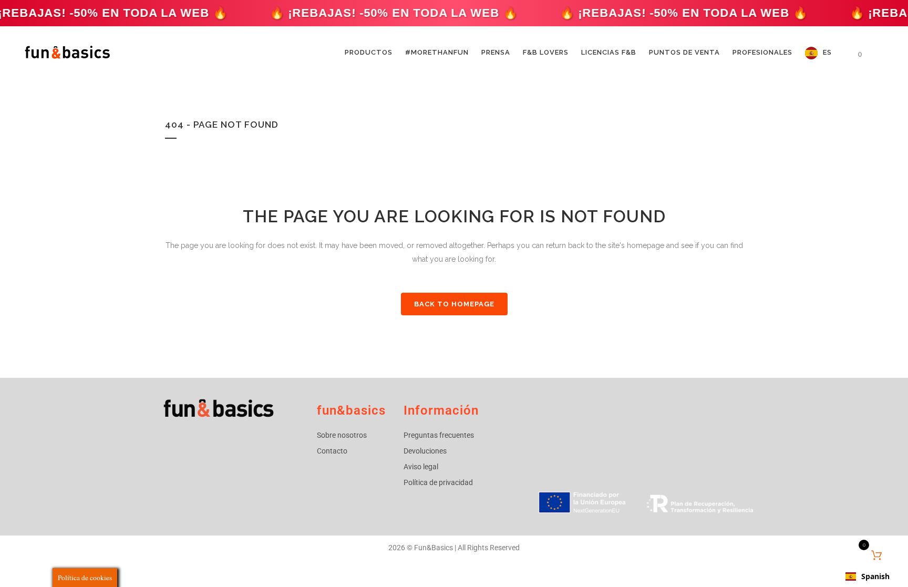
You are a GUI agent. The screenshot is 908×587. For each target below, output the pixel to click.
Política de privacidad (438, 482)
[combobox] (867, 576)
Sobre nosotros (342, 435)
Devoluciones (425, 451)
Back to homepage (454, 304)
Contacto (332, 451)
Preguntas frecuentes (439, 435)
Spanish (875, 576)
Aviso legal (421, 466)
